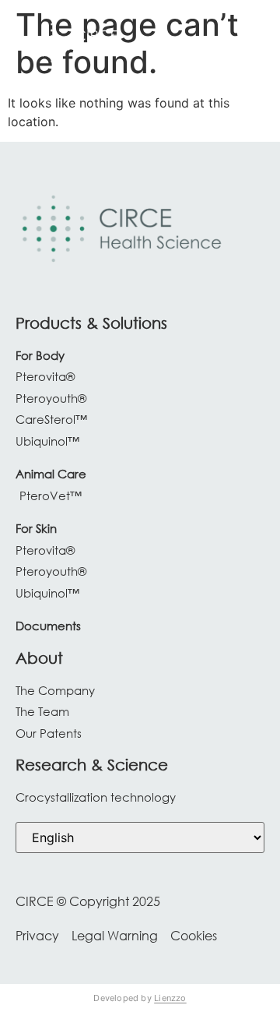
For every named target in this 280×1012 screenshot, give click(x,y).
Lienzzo (170, 998)
